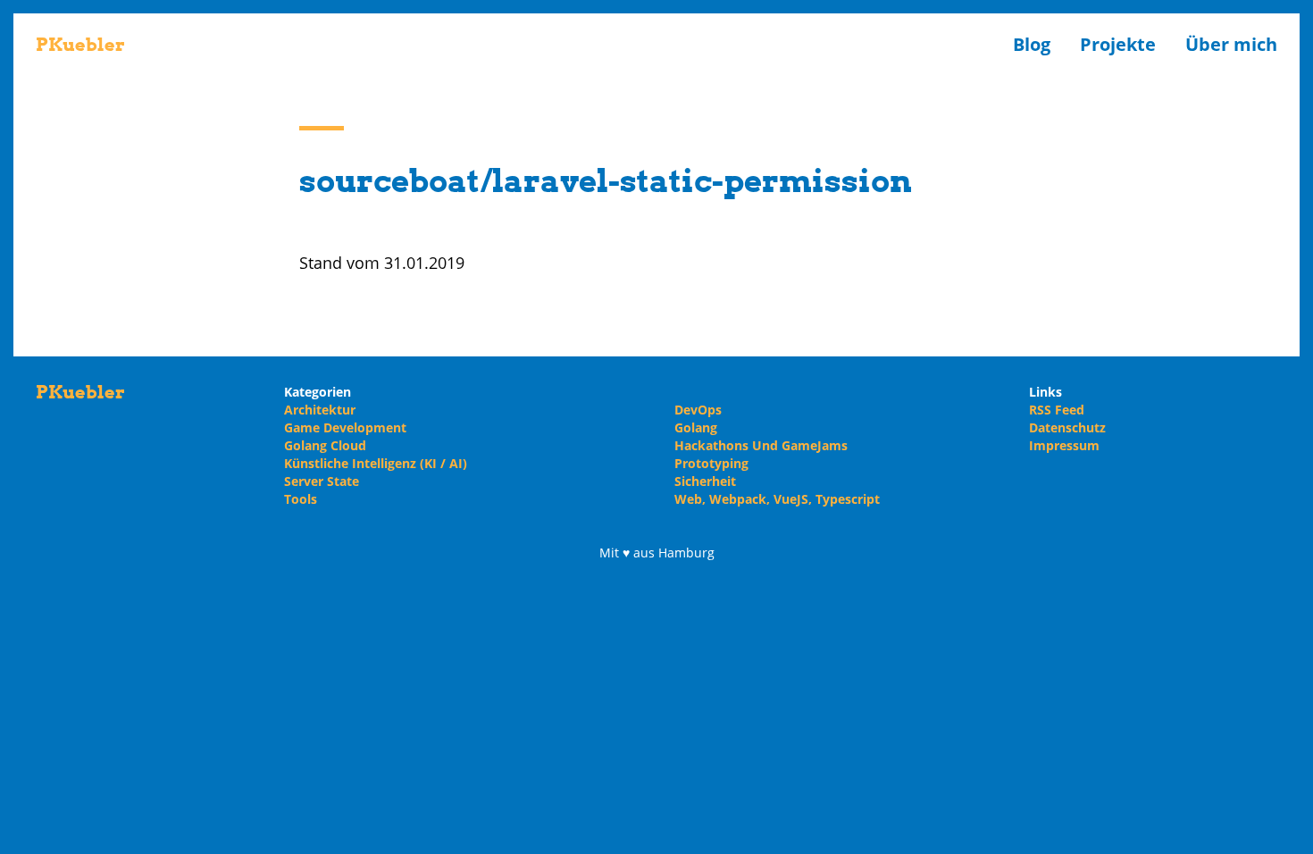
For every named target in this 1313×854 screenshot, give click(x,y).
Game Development (345, 427)
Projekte (1118, 44)
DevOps (698, 409)
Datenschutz (1067, 427)
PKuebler (80, 44)
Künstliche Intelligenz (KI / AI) (375, 463)
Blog (1031, 44)
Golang (695, 427)
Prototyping (711, 463)
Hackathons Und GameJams (761, 445)
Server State (321, 481)
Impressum (1064, 445)
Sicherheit (705, 481)
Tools (300, 498)
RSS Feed (1056, 409)
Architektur (319, 409)
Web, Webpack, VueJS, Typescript (777, 498)
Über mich (1231, 44)
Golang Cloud (325, 445)
